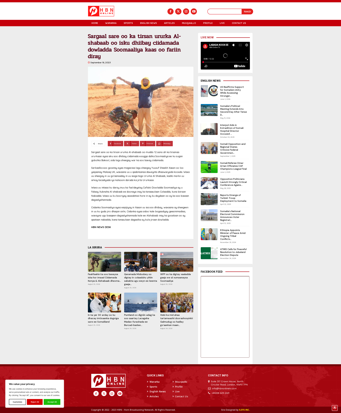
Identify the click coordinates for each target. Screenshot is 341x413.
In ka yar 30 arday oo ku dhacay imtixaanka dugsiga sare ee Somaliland (103, 318)
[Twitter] (178, 11)
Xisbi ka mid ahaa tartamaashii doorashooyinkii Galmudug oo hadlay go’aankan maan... (176, 320)
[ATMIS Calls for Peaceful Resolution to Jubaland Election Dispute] (209, 253)
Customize (17, 402)
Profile (179, 386)
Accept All (52, 402)
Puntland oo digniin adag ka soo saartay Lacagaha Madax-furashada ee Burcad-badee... (139, 320)
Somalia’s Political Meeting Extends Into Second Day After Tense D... (233, 110)
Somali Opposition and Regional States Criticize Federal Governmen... (232, 148)
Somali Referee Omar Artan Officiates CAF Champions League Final (233, 166)
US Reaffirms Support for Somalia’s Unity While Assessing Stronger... (232, 91)
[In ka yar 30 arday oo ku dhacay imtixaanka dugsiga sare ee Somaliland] (104, 302)
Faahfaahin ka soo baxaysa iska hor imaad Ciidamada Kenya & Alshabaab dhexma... (104, 277)
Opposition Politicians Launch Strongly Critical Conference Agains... (233, 182)
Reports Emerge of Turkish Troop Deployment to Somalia (233, 198)
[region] (34, 394)
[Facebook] (170, 11)
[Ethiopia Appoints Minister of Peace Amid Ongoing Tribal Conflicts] (209, 234)
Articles (154, 396)
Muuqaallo (181, 381)
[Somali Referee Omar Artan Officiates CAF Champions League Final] (209, 167)
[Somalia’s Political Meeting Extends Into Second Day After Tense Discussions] (209, 110)
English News (158, 391)
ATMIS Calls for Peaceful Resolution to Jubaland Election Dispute (233, 252)
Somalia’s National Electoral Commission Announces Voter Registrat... (232, 215)
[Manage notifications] (335, 407)
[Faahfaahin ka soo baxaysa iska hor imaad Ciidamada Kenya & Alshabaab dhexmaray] (104, 262)
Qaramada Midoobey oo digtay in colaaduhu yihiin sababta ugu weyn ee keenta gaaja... (140, 279)
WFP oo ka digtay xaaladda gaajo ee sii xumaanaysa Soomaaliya (175, 277)
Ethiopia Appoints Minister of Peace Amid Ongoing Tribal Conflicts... (232, 234)
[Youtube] (194, 11)
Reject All (35, 402)
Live (177, 391)
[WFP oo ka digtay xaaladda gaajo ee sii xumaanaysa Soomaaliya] (176, 262)
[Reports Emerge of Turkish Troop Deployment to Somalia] (209, 199)
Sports (153, 386)
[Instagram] (186, 11)
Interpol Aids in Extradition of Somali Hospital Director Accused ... (231, 129)
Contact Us (181, 396)
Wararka (155, 381)
